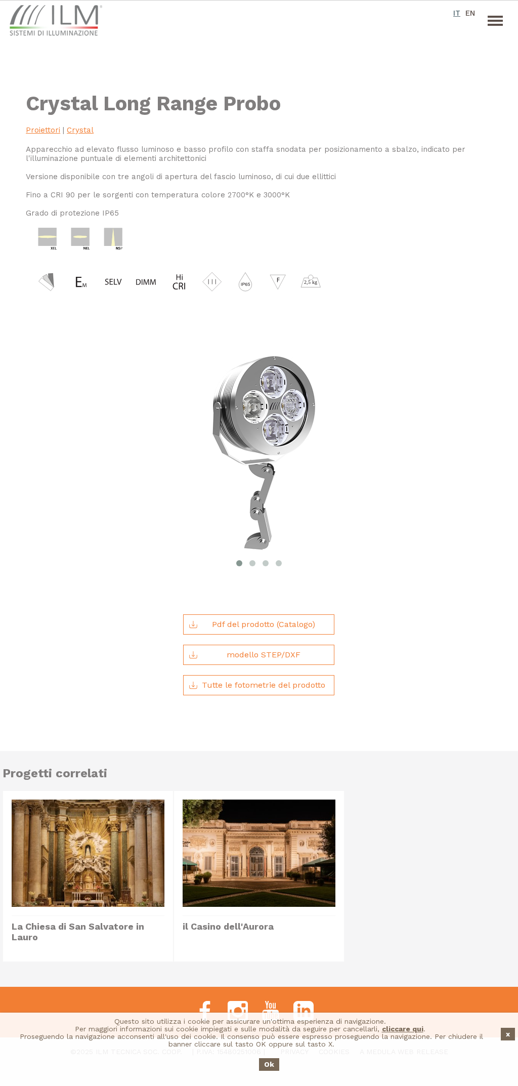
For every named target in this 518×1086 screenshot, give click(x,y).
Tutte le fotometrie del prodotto (263, 685)
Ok (269, 1064)
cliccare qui (402, 1029)
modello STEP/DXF (263, 654)
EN (470, 13)
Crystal (80, 130)
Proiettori (43, 130)
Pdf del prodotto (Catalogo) (263, 624)
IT (456, 13)
